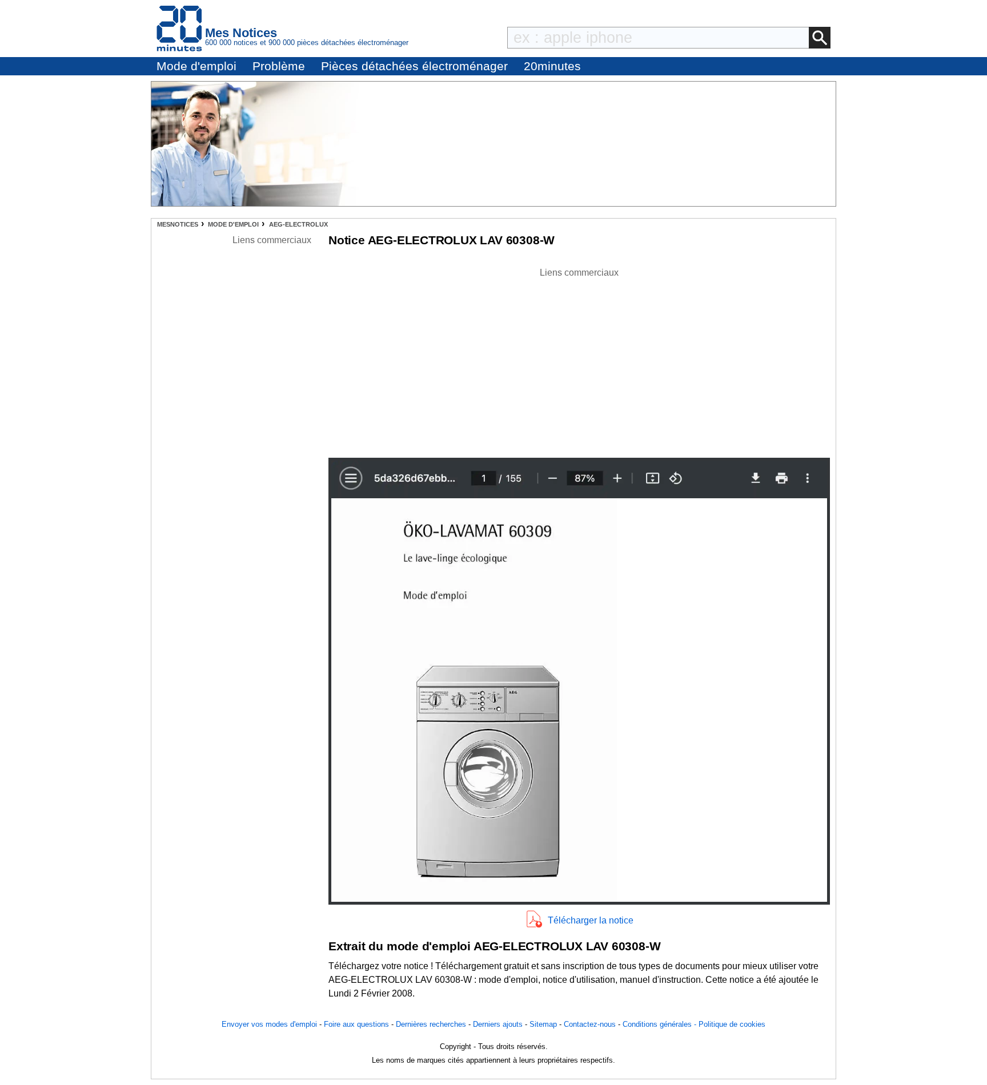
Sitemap (543, 1024)
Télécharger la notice (590, 920)
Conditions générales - (661, 1024)
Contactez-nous (590, 1024)
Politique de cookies (732, 1024)
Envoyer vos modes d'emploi (269, 1024)
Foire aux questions (356, 1024)
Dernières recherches (431, 1024)
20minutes (552, 65)
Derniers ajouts (498, 1024)
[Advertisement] (579, 359)
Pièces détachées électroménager (414, 65)
